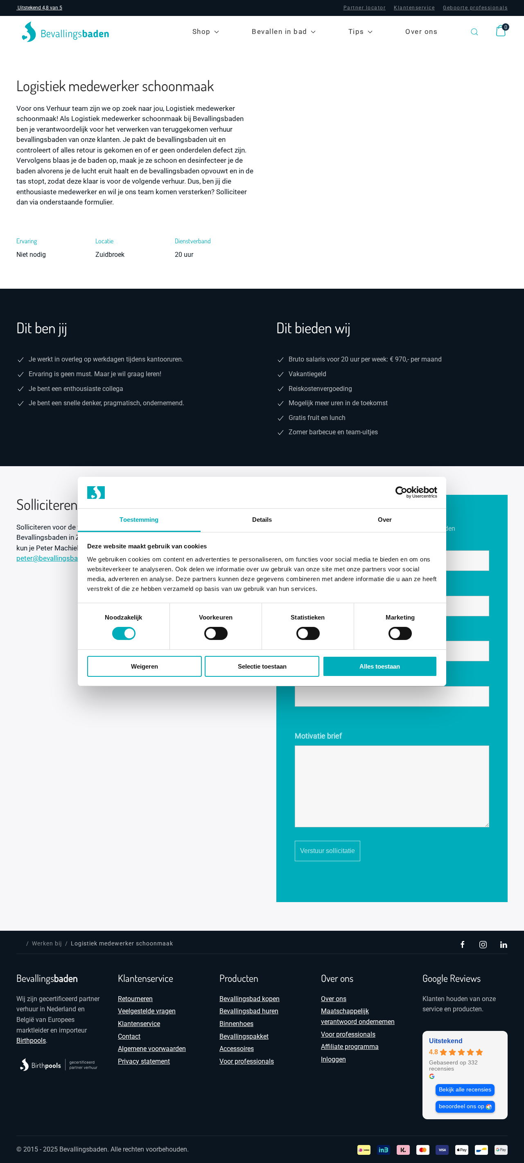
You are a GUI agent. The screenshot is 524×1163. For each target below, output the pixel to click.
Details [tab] (262, 519)
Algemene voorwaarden (152, 1049)
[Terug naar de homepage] (65, 31)
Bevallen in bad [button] (279, 31)
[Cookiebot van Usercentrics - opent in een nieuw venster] (401, 492)
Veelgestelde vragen (147, 1011)
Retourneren (135, 999)
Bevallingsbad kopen (249, 999)
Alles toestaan (379, 666)
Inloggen (333, 1059)
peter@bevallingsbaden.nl (56, 558)
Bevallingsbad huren (248, 1011)
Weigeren (144, 666)
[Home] (19, 943)
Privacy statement (144, 1061)
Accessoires (236, 1049)
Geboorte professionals (475, 8)
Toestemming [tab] (139, 519)
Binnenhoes (236, 1024)
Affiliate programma (350, 1047)
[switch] (216, 633)
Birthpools (31, 1040)
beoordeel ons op (461, 1106)
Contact (129, 1036)
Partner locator (364, 8)
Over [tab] (385, 519)
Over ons (421, 31)
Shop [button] (201, 31)
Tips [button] (356, 31)
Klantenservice (414, 8)
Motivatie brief (318, 736)
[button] (474, 31)
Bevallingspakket (244, 1036)
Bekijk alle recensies (465, 1090)
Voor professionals (246, 1061)
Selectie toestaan (262, 666)
